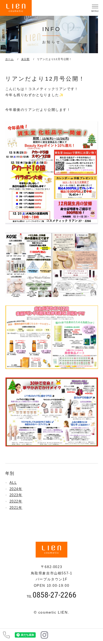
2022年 (16, 501)
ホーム (9, 59)
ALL (13, 483)
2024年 (16, 489)
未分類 (25, 59)
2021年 (16, 508)
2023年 (16, 495)
